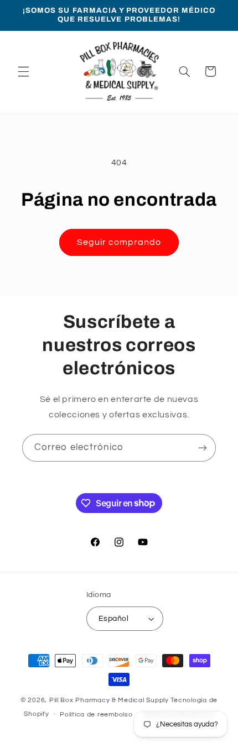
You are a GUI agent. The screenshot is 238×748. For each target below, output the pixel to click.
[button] (23, 71)
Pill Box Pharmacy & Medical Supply (109, 700)
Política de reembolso (96, 715)
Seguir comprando (119, 242)
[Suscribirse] (202, 447)
